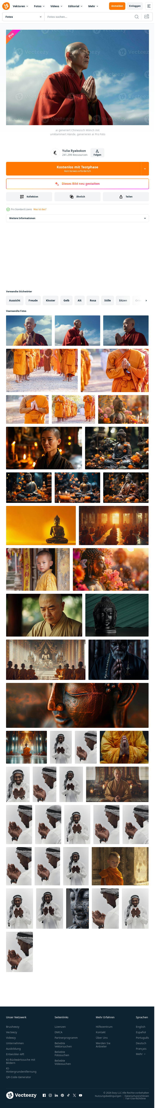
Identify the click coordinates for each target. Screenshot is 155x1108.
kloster (50, 298)
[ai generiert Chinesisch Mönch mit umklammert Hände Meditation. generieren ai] (29, 329)
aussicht (14, 298)
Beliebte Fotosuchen (62, 1051)
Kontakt (100, 1030)
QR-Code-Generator (18, 1075)
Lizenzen (60, 1025)
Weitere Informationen (22, 216)
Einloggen (135, 6)
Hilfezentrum (104, 1025)
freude (33, 298)
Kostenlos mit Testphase (77, 169)
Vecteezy (11, 1030)
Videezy (11, 1036)
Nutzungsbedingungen (105, 1094)
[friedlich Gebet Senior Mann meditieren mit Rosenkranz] (118, 658)
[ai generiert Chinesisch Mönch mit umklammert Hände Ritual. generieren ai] (126, 329)
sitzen (123, 298)
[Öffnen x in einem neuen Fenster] (74, 1093)
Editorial (73, 6)
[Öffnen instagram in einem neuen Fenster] (50, 1093)
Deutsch (138, 1041)
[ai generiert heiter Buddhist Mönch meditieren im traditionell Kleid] (44, 613)
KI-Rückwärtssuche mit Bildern (20, 1059)
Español (138, 1030)
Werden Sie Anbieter (103, 1042)
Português (139, 1036)
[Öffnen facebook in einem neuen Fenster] (44, 1093)
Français (138, 1047)
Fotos (37, 6)
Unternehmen (15, 1041)
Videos (54, 6)
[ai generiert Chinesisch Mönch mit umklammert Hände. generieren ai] (77, 329)
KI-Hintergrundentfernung (21, 1068)
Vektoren (19, 6)
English (138, 1025)
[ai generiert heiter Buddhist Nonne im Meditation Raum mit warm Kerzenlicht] (44, 446)
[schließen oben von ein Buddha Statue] (77, 906)
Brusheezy (12, 1025)
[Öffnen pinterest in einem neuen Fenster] (62, 1093)
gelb (66, 298)
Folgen (97, 154)
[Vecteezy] (6, 6)
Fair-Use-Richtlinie (133, 1096)
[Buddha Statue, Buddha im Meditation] (117, 613)
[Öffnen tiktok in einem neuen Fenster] (68, 1093)
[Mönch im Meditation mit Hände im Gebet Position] (124, 745)
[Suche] (136, 16)
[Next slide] (140, 298)
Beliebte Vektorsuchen (63, 1042)
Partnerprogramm (66, 1036)
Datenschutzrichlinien (134, 1094)
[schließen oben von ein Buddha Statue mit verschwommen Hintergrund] (77, 703)
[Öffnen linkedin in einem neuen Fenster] (56, 1093)
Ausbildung (13, 1047)
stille (107, 298)
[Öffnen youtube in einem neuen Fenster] (80, 1093)
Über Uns (102, 1036)
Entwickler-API (15, 1052)
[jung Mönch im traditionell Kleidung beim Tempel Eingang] (38, 567)
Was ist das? (39, 209)
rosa (93, 298)
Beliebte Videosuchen (63, 1060)
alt (79, 298)
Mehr (91, 6)
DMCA (58, 1030)
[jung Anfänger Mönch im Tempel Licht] (120, 864)
